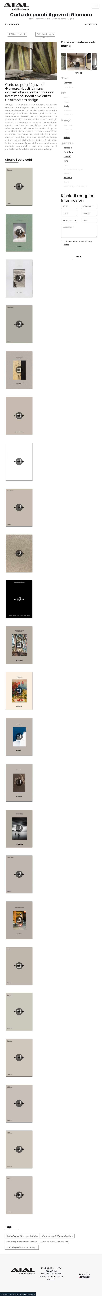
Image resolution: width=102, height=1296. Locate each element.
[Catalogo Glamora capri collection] (19, 691)
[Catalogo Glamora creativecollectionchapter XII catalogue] (19, 324)
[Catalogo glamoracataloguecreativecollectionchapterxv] (19, 461)
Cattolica (68, 152)
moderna (68, 110)
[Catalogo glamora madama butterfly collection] (19, 920)
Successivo (90, 24)
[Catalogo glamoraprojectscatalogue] (19, 599)
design (67, 106)
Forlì (66, 161)
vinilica (67, 137)
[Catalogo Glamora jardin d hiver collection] (19, 645)
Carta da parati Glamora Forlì (54, 1241)
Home (30, 18)
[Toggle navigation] (95, 6)
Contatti (51, 1279)
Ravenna (67, 173)
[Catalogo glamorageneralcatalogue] (19, 553)
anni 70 (67, 97)
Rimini (66, 182)
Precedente (12, 24)
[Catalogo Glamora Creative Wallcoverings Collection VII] (19, 1149)
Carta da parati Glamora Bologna (22, 1247)
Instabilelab (68, 87)
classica (67, 102)
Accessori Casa (43, 18)
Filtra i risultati (18, 34)
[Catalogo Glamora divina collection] (19, 782)
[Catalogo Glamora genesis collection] (19, 828)
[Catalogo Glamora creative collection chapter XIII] (19, 874)
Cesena (67, 156)
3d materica (69, 125)
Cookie (12, 1294)
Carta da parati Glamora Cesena (22, 1241)
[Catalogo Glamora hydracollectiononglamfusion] (19, 736)
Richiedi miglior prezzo (47, 36)
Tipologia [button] (66, 120)
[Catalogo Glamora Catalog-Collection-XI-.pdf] (19, 966)
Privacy (4, 1294)
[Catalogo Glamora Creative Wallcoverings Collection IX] (19, 1012)
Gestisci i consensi (27, 1294)
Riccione (68, 177)
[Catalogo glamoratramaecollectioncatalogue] (19, 278)
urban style (68, 114)
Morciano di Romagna (73, 169)
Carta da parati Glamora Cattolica (22, 1236)
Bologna (68, 148)
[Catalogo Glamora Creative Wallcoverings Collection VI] (19, 1103)
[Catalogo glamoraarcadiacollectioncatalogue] (19, 232)
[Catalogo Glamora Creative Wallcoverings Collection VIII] (19, 1195)
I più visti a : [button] (67, 143)
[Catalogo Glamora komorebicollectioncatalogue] (19, 370)
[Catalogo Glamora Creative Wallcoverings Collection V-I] (19, 1057)
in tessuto (68, 129)
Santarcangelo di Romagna (75, 186)
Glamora (68, 83)
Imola (66, 165)
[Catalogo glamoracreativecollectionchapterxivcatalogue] (19, 507)
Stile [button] (63, 92)
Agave (71, 18)
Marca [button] (64, 78)
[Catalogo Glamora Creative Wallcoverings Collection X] (19, 186)
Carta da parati (59, 18)
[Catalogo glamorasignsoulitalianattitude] (19, 416)
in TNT (66, 133)
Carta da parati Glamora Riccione (57, 1236)
